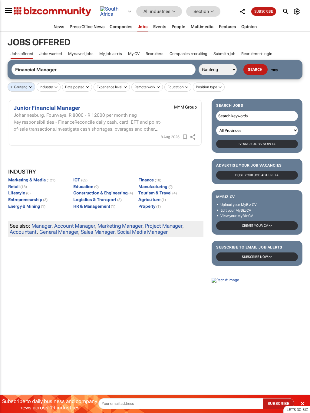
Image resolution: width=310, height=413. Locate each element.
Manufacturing (155, 186)
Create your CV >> (257, 226)
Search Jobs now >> (257, 144)
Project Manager (164, 226)
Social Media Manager (142, 232)
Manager (41, 226)
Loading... (11, 335)
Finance (149, 179)
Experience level (109, 87)
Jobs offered (22, 53)
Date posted (74, 87)
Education (175, 87)
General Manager (58, 232)
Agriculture (152, 199)
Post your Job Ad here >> (257, 175)
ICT (80, 179)
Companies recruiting (188, 53)
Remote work (144, 87)
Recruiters (154, 53)
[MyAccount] (297, 11)
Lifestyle (19, 192)
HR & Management (94, 206)
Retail (17, 186)
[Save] (185, 137)
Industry (46, 87)
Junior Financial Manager (47, 108)
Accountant (23, 232)
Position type (206, 87)
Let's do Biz (297, 410)
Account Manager (74, 226)
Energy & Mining (26, 206)
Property (149, 206)
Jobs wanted (50, 53)
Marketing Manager (119, 226)
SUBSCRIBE (278, 404)
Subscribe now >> (257, 257)
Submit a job (224, 53)
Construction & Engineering (103, 192)
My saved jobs (81, 53)
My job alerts (110, 53)
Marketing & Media (31, 179)
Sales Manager (97, 232)
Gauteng (21, 87)
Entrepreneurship (28, 199)
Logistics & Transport (97, 199)
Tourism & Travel (157, 192)
